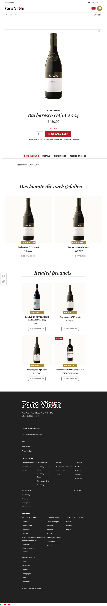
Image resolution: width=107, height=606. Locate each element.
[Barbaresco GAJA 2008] (28, 219)
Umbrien (50, 530)
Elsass (24, 562)
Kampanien (51, 542)
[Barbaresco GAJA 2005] (37, 350)
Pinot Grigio (26, 495)
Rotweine (79, 462)
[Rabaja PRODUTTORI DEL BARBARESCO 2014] (37, 298)
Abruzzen (50, 537)
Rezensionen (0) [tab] (78, 156)
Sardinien (70, 526)
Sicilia (68, 522)
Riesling (25, 499)
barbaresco (76, 140)
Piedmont (25, 522)
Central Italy (53, 517)
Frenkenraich (28, 557)
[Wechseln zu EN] (5, 604)
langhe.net (31, 434)
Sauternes (26, 582)
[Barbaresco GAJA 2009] (78, 219)
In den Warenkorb (58, 134)
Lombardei (26, 530)
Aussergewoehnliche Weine (31, 588)
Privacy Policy (27, 451)
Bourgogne (26, 566)
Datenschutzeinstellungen (31, 428)
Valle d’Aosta (27, 526)
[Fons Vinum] (14, 9)
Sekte (58, 462)
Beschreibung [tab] (31, 156)
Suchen (97, 15)
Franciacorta (61, 471)
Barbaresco (58, 140)
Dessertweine (28, 462)
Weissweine (27, 491)
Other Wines (78, 491)
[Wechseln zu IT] (1, 604)
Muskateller (26, 467)
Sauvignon (26, 503)
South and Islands (75, 517)
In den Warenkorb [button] (28, 256)
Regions (26, 513)
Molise (49, 533)
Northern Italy (29, 517)
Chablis (25, 570)
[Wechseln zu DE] (9, 604)
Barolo (77, 467)
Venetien (25, 545)
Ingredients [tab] (60, 156)
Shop (23, 442)
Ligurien (25, 533)
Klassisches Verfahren (64, 467)
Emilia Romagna (53, 522)
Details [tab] (46, 156)
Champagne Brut (43, 481)
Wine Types (27, 459)
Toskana (50, 526)
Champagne (42, 462)
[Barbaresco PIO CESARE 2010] (70, 350)
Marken (49, 545)
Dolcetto (78, 475)
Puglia (68, 530)
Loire (24, 578)
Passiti (24, 471)
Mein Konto (9, 2)
